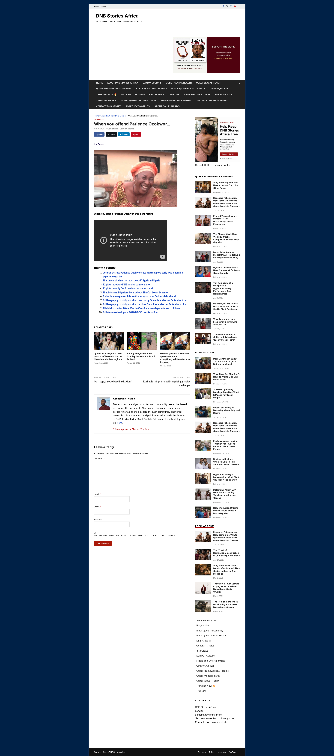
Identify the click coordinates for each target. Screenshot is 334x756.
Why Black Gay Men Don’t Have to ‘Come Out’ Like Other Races (226, 185)
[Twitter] (227, 6)
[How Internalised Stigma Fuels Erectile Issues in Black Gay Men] (203, 508)
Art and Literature (133, 94)
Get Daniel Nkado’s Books (212, 100)
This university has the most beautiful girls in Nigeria (131, 280)
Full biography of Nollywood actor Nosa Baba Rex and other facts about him (144, 304)
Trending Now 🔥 (106, 94)
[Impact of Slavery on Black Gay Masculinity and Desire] (203, 408)
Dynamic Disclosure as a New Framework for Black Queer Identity (226, 270)
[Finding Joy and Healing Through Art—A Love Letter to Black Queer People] (203, 441)
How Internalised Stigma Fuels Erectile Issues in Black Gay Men (225, 511)
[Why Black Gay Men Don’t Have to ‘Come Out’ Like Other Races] (203, 182)
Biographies (156, 94)
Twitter (212, 752)
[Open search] (239, 83)
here (119, 422)
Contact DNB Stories (108, 106)
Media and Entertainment (210, 660)
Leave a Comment (127, 129)
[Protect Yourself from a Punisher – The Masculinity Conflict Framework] (203, 216)
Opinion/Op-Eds (219, 88)
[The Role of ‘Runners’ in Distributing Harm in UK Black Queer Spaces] (203, 602)
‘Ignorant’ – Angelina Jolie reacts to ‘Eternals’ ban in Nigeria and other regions (108, 356)
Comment (99, 459)
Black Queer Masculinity (151, 88)
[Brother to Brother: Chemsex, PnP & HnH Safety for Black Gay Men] (203, 459)
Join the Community (138, 106)
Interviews (202, 650)
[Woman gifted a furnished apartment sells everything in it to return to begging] (175, 341)
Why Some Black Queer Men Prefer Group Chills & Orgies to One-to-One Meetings (226, 569)
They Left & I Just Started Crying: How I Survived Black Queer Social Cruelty (226, 587)
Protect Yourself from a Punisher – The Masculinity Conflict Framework (225, 220)
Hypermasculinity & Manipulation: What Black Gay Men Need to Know (226, 477)
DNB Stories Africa (117, 16)
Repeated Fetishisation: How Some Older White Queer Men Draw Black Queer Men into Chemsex (226, 202)
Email (97, 507)
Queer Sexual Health (208, 82)
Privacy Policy (223, 94)
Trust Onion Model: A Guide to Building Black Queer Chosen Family (225, 337)
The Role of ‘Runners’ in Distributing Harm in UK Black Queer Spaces (225, 604)
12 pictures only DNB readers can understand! (128, 288)
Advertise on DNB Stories (175, 100)
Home (99, 82)
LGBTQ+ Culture (151, 82)
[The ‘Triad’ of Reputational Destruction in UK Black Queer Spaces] (203, 550)
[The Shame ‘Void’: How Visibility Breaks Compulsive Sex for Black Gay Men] (203, 234)
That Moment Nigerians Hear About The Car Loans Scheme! (136, 292)
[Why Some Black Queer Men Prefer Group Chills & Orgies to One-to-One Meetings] (203, 565)
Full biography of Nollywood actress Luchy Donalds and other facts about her (145, 300)
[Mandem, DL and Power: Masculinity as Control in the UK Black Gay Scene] (203, 304)
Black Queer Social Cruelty (188, 88)
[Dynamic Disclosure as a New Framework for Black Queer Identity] (203, 267)
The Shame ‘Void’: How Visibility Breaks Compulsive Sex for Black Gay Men (226, 238)
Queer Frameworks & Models (114, 88)
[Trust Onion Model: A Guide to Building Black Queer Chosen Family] (203, 334)
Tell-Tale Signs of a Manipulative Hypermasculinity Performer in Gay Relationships (223, 288)
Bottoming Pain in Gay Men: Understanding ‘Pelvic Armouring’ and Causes (224, 494)
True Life (173, 94)
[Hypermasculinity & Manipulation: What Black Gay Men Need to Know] (203, 474)
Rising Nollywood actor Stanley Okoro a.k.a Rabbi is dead (141, 356)
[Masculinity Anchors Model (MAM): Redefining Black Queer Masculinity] (203, 252)
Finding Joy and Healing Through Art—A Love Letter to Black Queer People (225, 445)
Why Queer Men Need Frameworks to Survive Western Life (225, 322)
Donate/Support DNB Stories (138, 100)
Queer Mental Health (179, 82)
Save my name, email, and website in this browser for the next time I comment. (135, 536)
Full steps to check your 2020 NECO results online (130, 312)
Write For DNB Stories (196, 94)
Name (97, 494)
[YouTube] (234, 6)
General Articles (107, 116)
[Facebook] (223, 6)
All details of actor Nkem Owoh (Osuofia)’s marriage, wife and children (141, 308)
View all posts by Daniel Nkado (131, 429)
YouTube (232, 752)
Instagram (222, 752)
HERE (207, 164)
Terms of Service (106, 100)
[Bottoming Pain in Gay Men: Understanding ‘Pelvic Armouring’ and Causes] (203, 490)
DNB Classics (120, 116)
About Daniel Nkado (167, 106)
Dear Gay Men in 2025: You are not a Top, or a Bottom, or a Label (225, 361)
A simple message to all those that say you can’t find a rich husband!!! (140, 296)
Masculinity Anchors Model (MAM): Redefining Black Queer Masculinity (226, 255)
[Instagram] (230, 6)
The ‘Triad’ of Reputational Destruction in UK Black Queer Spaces (226, 553)
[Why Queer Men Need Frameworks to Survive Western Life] (203, 319)
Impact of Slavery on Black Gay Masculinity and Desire (226, 410)
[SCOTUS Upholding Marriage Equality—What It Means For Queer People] (203, 389)
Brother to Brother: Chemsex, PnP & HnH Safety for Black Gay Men (226, 462)
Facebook (202, 752)
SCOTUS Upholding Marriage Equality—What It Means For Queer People (226, 393)
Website (98, 519)
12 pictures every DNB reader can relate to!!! (128, 284)
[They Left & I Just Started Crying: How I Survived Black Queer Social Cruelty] (203, 584)
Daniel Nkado (113, 129)
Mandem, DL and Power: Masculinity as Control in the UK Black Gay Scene (225, 306)
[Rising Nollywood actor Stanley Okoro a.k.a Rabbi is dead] (142, 341)
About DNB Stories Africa (122, 82)
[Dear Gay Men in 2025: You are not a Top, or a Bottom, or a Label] (203, 359)
